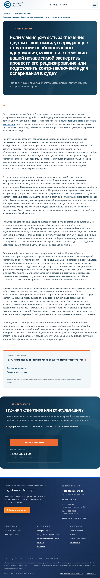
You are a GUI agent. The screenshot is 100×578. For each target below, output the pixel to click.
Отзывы (40, 542)
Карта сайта (75, 542)
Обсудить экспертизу (17, 510)
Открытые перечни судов (48, 538)
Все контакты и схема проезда (74, 518)
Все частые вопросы (16, 368)
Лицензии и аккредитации (48, 534)
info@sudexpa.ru (69, 499)
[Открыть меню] (95, 5)
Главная (7, 13)
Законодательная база (79, 538)
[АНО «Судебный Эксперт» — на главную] (13, 4)
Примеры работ (11, 534)
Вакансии (41, 546)
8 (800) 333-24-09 (20, 454)
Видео (72, 534)
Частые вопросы (23, 13)
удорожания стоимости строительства (68, 193)
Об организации (44, 530)
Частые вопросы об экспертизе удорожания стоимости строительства (36, 17)
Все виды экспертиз (12, 530)
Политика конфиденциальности (71, 573)
